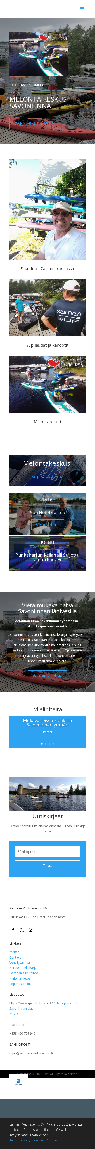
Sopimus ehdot (20, 984)
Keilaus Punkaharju (23, 968)
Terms (14, 1140)
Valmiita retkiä (47, 675)
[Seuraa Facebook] (13, 929)
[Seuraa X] (21, 929)
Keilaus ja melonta (66, 1003)
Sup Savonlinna (47, 476)
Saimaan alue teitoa (24, 973)
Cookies (52, 1140)
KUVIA (14, 1014)
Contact (15, 957)
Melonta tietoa (20, 978)
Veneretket (47, 525)
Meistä (14, 952)
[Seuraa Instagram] (30, 929)
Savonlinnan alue (22, 1008)
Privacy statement (33, 1140)
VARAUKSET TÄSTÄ (34, 123)
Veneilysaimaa (20, 962)
